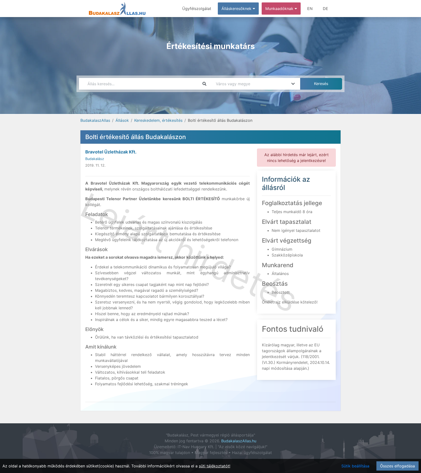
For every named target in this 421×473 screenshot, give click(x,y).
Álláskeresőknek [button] (237, 8)
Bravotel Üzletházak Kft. (110, 151)
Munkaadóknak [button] (280, 8)
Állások (122, 120)
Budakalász (94, 159)
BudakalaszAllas (95, 120)
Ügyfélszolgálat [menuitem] (196, 8)
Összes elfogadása (397, 466)
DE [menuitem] (325, 8)
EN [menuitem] (310, 8)
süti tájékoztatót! (214, 466)
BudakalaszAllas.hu (238, 440)
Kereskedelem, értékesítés (158, 120)
